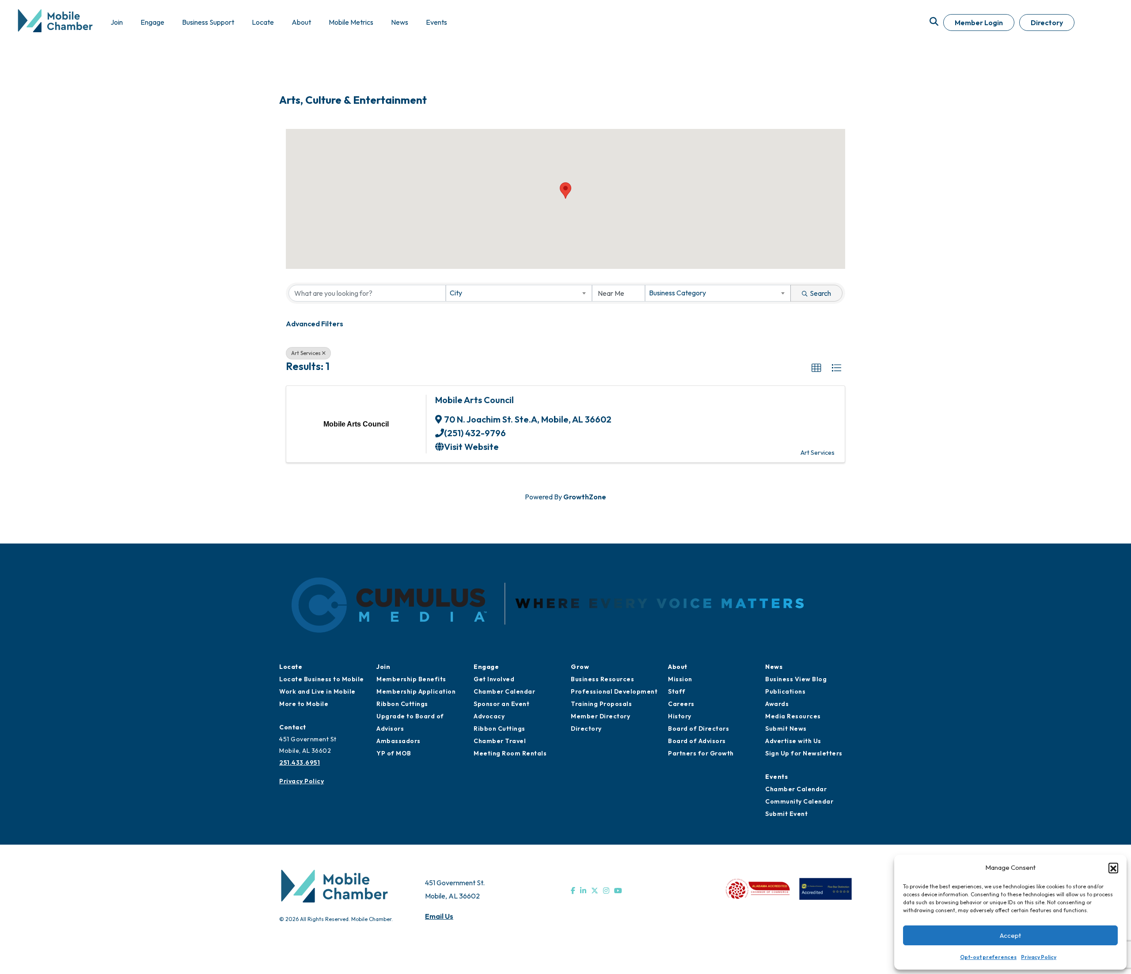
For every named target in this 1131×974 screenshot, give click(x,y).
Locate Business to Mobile (321, 679)
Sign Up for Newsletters (804, 753)
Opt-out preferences (988, 957)
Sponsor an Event (501, 704)
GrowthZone (584, 496)
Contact (292, 727)
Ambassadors (398, 741)
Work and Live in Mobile (317, 691)
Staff (677, 691)
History (679, 716)
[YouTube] (618, 890)
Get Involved (494, 679)
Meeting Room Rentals (510, 753)
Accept (1010, 935)
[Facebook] (573, 890)
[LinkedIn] (583, 890)
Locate (290, 667)
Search (820, 293)
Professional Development (614, 691)
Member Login (979, 22)
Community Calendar (799, 801)
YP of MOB (393, 753)
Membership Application (415, 691)
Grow (580, 667)
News (773, 667)
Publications (785, 691)
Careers (681, 704)
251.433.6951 (299, 762)
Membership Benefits (411, 679)
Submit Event (786, 814)
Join (383, 667)
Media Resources (793, 716)
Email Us (439, 916)
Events (776, 777)
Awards (777, 704)
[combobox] (519, 293)
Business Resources (602, 679)
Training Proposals (601, 704)
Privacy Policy (1038, 957)
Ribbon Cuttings (402, 704)
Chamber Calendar (504, 691)
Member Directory (600, 716)
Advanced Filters (314, 323)
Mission (680, 679)
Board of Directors (698, 728)
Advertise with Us (793, 741)
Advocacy (489, 716)
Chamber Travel (500, 741)
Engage (486, 667)
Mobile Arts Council (474, 399)
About (677, 667)
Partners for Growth (701, 753)
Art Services (306, 353)
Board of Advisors (697, 741)
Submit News (786, 728)
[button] (1113, 867)
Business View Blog (796, 679)
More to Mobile (303, 704)
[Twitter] (594, 890)
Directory (1047, 22)
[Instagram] (606, 890)
